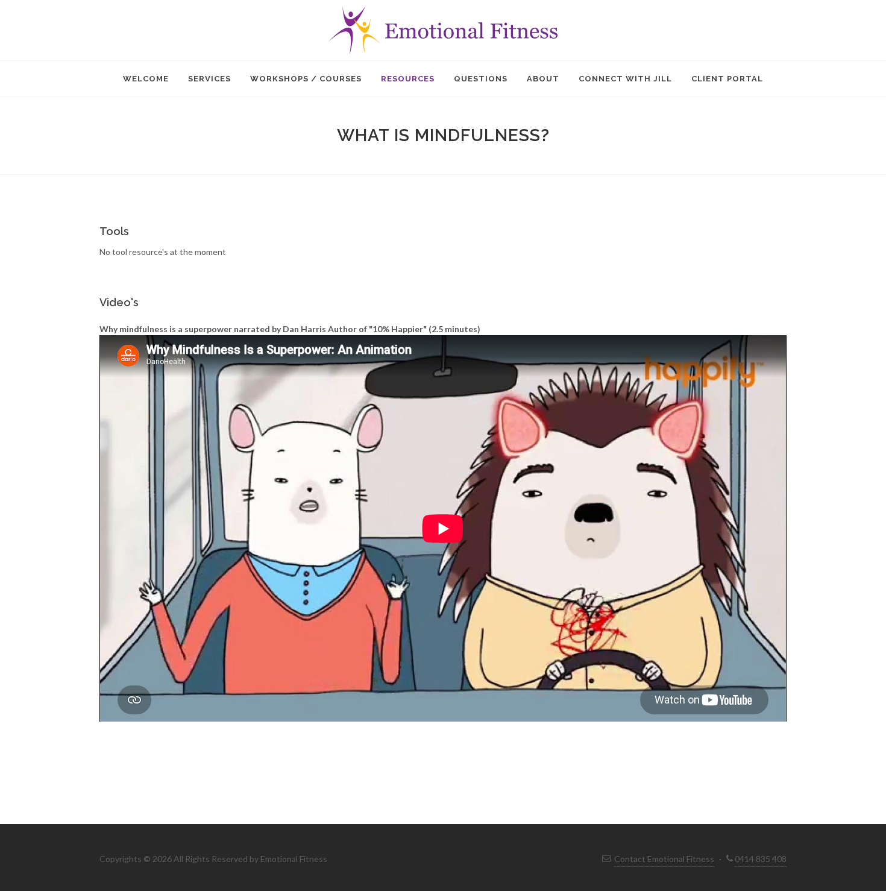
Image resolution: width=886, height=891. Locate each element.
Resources (408, 78)
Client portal (727, 78)
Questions (480, 78)
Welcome (146, 78)
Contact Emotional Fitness (664, 859)
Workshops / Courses (306, 78)
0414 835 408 (761, 859)
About (543, 78)
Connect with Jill (625, 78)
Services (209, 78)
